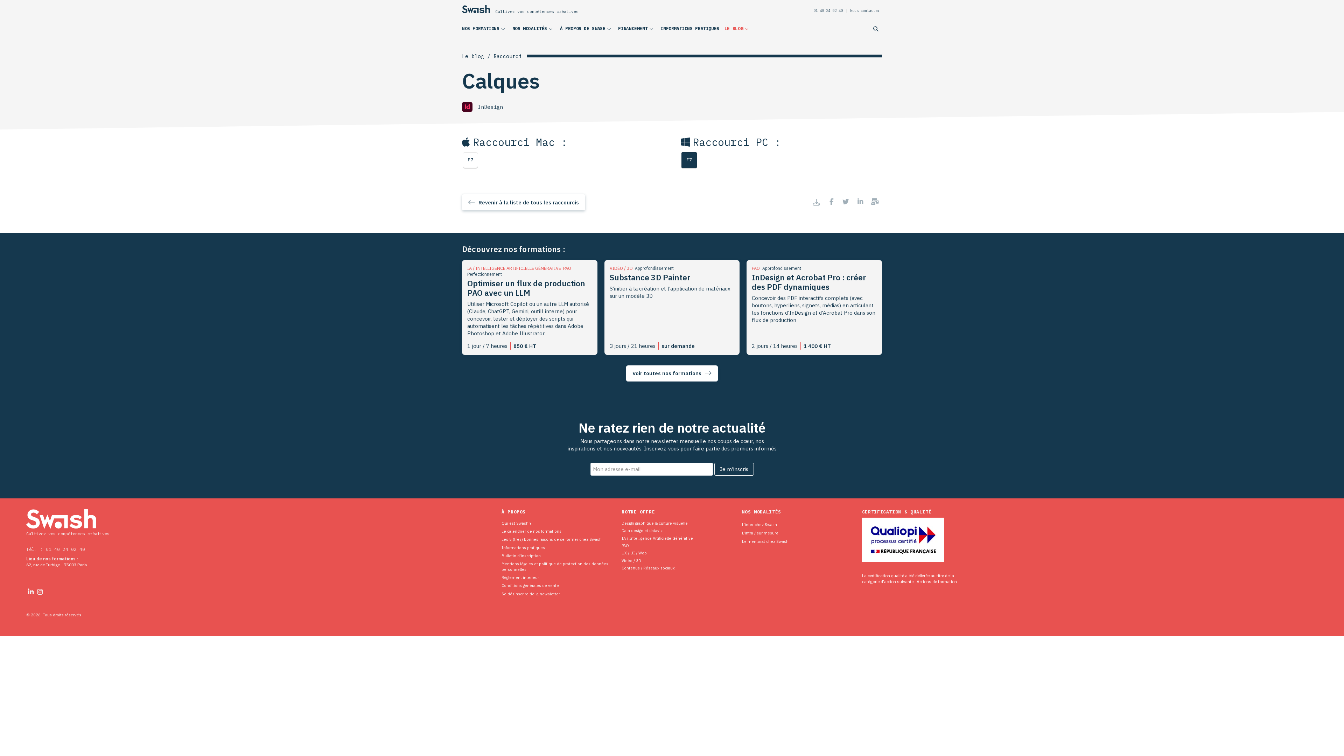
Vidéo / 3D (631, 560)
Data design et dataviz (642, 530)
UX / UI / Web (634, 552)
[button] (484, 30)
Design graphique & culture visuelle (655, 523)
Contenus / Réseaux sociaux (648, 567)
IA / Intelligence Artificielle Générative (657, 538)
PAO (625, 545)
